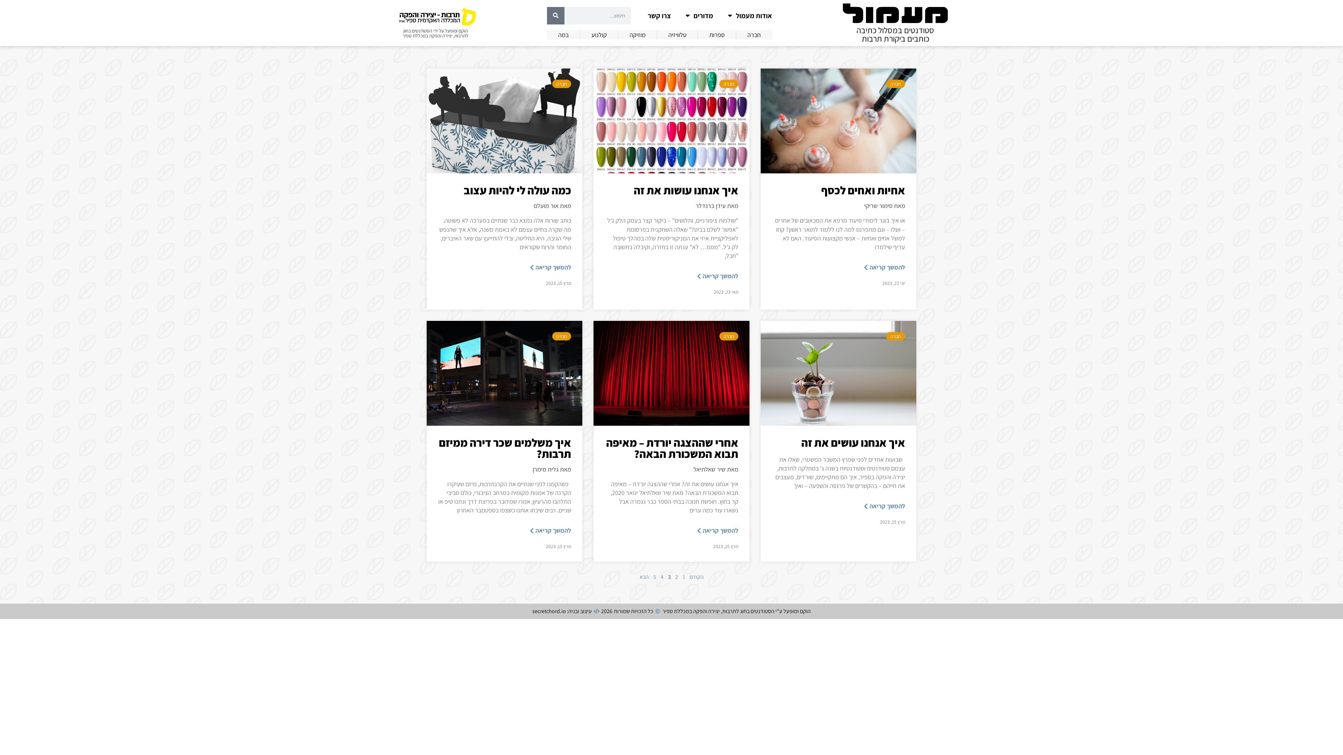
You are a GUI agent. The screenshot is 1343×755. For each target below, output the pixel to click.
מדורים (703, 15)
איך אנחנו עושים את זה (853, 442)
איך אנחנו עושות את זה (686, 190)
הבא (644, 577)
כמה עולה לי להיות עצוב (517, 190)
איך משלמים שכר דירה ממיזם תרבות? (505, 448)
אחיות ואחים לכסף (863, 190)
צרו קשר (659, 15)
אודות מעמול (754, 15)
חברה (895, 84)
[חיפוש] (555, 15)
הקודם (697, 577)
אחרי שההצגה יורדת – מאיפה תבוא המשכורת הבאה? (672, 448)
